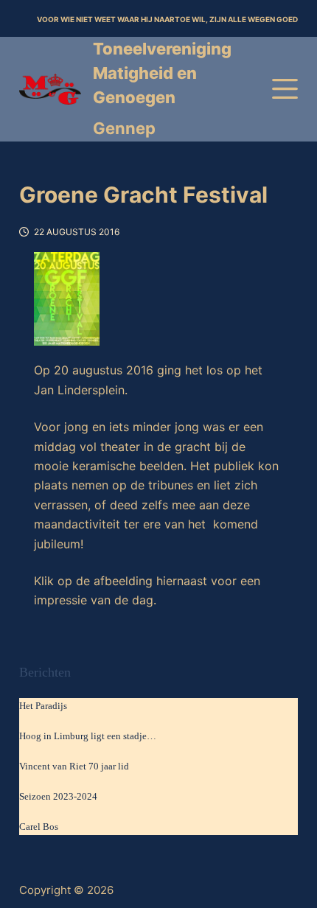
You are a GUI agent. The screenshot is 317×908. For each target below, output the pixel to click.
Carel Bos (38, 826)
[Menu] (285, 89)
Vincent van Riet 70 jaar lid (74, 766)
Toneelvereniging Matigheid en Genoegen (162, 73)
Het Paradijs (43, 705)
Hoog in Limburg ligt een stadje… (87, 735)
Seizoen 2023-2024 (58, 796)
